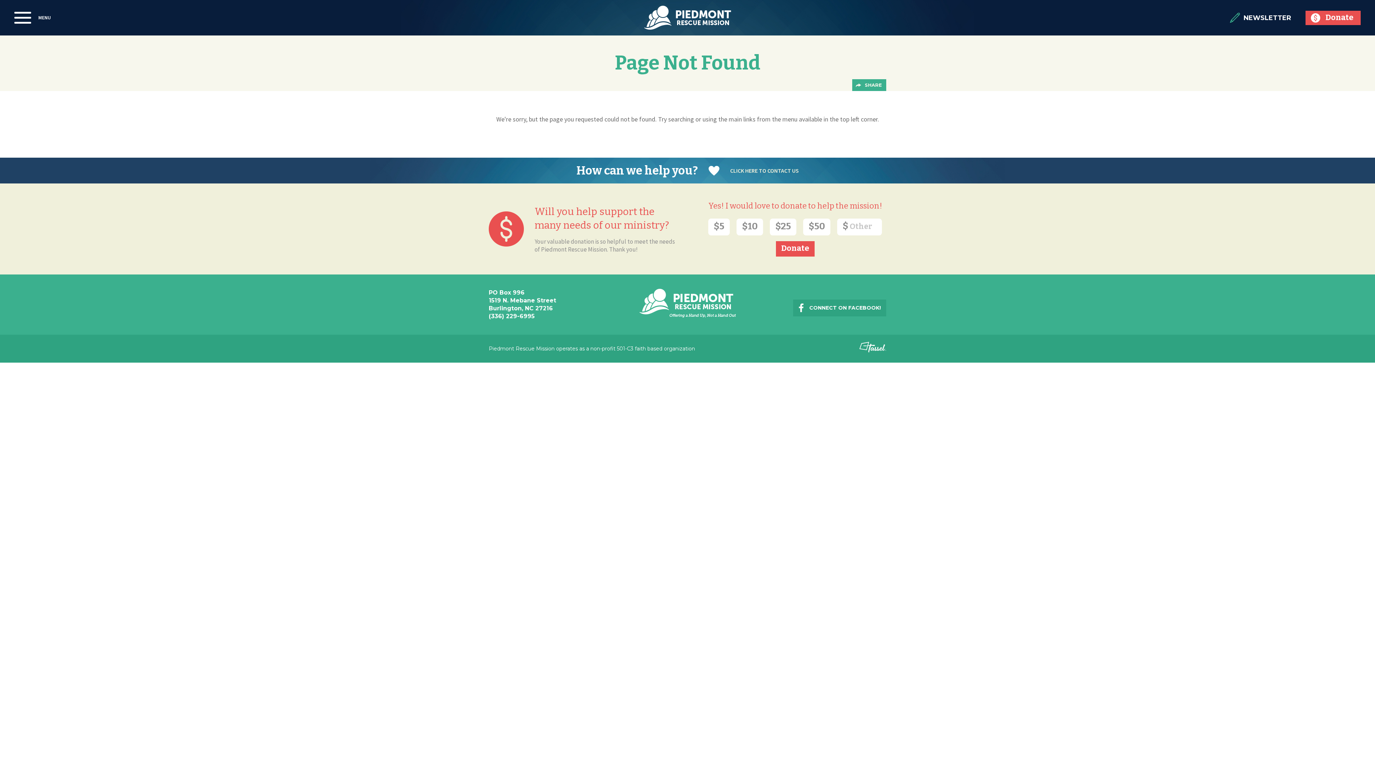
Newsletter (1267, 18)
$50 (817, 226)
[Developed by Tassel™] (872, 350)
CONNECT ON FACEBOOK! (845, 308)
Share (873, 85)
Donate (1340, 17)
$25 (783, 226)
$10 (750, 226)
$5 (719, 226)
